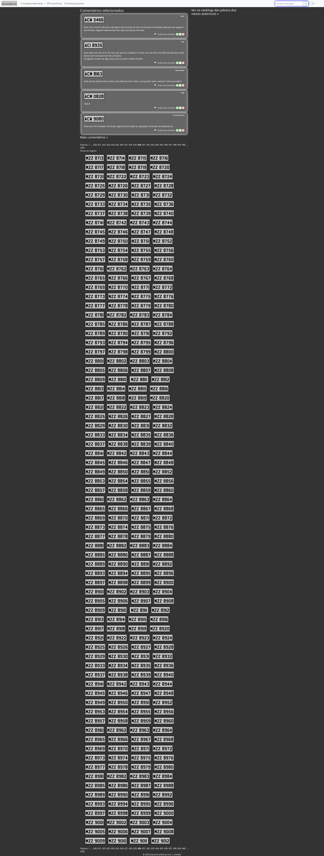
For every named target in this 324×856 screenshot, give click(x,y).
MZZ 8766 (118, 277)
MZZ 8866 (118, 508)
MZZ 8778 (118, 305)
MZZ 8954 (118, 711)
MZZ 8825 (95, 416)
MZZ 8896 (164, 573)
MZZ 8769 (95, 287)
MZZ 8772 (162, 287)
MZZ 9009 (95, 840)
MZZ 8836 (164, 434)
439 (179, 144)
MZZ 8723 (139, 176)
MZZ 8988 (164, 785)
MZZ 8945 (95, 693)
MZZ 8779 (141, 305)
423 (108, 144)
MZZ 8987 (141, 785)
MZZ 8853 (95, 480)
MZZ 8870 (118, 517)
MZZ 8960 (164, 720)
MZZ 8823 (139, 407)
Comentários (55, 3)
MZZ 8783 (139, 314)
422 (104, 144)
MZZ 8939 (141, 674)
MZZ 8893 (95, 573)
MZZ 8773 (95, 296)
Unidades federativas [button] (33, 3)
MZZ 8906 (118, 600)
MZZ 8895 (141, 573)
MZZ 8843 (139, 453)
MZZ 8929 (95, 656)
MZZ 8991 (140, 794)
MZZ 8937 (95, 674)
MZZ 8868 (164, 508)
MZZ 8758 (118, 259)
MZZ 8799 (141, 351)
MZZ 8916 (159, 619)
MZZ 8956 (164, 711)
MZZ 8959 (141, 720)
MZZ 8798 (118, 351)
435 (161, 144)
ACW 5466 (94, 19)
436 (166, 144)
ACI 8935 (93, 45)
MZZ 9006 (118, 831)
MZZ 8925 (95, 647)
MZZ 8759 (141, 259)
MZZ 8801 (94, 361)
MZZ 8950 (118, 702)
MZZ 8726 (118, 185)
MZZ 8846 (118, 462)
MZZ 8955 (141, 711)
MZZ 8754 (118, 250)
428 (130, 144)
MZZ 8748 (164, 231)
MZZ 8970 (118, 748)
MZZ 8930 (118, 656)
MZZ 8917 (94, 628)
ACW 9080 (94, 118)
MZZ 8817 (94, 397)
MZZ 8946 (118, 693)
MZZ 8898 (118, 582)
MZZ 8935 (141, 665)
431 (143, 144)
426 (121, 144)
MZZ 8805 (95, 370)
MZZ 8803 (139, 361)
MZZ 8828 (164, 416)
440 (183, 144)
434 (157, 144)
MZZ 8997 (95, 813)
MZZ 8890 (118, 564)
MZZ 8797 (95, 351)
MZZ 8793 (95, 342)
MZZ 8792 (162, 333)
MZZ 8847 (141, 462)
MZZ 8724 (162, 176)
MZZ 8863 (139, 499)
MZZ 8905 (95, 600)
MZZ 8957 (95, 720)
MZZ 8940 (164, 674)
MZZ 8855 (141, 480)
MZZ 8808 (164, 370)
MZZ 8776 (164, 296)
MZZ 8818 (116, 397)
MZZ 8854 (118, 480)
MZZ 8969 (95, 748)
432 (148, 144)
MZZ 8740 (164, 213)
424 (112, 144)
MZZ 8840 (164, 444)
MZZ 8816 (159, 388)
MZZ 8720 (159, 167)
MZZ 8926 (118, 647)
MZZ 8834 (118, 434)
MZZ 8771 (140, 287)
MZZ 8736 (164, 204)
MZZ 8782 (116, 314)
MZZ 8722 (116, 176)
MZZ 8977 (95, 767)
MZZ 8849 (95, 471)
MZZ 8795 (141, 342)
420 (95, 144)
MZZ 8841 (94, 453)
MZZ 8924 (162, 637)
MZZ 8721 (94, 176)
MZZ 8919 (137, 628)
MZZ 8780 (164, 305)
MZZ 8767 (141, 277)
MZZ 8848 (164, 462)
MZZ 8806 (118, 370)
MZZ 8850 (118, 471)
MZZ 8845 (95, 462)
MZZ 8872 (162, 517)
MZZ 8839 (141, 444)
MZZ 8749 (95, 241)
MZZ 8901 (94, 591)
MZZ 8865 (95, 508)
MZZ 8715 (137, 158)
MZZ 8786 (118, 324)
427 (126, 144)
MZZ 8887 (141, 554)
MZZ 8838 (118, 444)
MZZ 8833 (95, 434)
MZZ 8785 (95, 324)
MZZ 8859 (141, 490)
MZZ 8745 (95, 231)
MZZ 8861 (94, 499)
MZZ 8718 (116, 167)
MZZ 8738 (118, 213)
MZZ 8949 (95, 702)
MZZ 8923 (139, 637)
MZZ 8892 (162, 564)
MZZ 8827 (141, 416)
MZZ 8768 (164, 277)
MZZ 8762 (116, 268)
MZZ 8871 (140, 517)
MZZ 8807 (141, 370)
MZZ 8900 (164, 582)
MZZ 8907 (141, 600)
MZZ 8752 (162, 241)
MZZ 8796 (164, 342)
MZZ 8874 (118, 527)
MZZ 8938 (118, 674)
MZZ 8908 (164, 600)
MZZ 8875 (141, 527)
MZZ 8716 (159, 158)
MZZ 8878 (118, 536)
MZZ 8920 (159, 628)
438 (174, 144)
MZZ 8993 (95, 803)
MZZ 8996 (164, 803)
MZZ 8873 (95, 527)
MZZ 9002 (116, 822)
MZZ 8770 (118, 287)
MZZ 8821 (94, 407)
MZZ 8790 (118, 333)
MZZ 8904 (162, 591)
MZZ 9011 (139, 840)
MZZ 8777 (95, 305)
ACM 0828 (94, 96)
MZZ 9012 (160, 840)
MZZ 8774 (118, 296)
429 (135, 144)
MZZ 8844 (162, 453)
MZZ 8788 (164, 324)
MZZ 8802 (116, 361)
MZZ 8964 (162, 730)
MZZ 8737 (95, 213)
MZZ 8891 (140, 564)
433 (152, 144)
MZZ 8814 (116, 388)
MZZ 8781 (94, 314)
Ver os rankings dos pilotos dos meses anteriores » (213, 12)
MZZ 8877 (95, 536)
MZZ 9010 (117, 840)
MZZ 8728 (164, 185)
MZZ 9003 (139, 822)
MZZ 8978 (118, 767)
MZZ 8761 (94, 268)
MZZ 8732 (162, 194)
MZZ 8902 (116, 591)
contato (177, 854)
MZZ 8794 (118, 342)
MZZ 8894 (118, 573)
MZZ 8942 (116, 683)
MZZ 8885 (95, 554)
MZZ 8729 (95, 194)
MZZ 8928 (164, 647)
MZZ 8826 (118, 416)
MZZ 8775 (141, 296)
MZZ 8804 (162, 361)
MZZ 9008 (164, 831)
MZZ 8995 (141, 803)
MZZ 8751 (140, 241)
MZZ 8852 (162, 471)
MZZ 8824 (162, 407)
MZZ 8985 (95, 785)
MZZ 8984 (162, 776)
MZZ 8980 (164, 767)
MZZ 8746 (118, 231)
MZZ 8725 (95, 185)
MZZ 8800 (164, 351)
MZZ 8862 (116, 499)
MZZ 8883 (139, 545)
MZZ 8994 (118, 803)
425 (117, 144)
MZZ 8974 (118, 757)
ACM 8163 (93, 73)
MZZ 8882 (116, 545)
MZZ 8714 (116, 158)
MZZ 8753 (95, 250)
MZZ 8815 (137, 388)
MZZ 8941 (94, 683)
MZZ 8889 (95, 564)
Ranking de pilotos (75, 3)
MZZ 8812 (160, 379)
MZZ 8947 (141, 693)
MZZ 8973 (95, 757)
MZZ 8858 (118, 490)
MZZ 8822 (116, 407)
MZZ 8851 (140, 471)
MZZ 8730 (118, 194)
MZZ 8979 (141, 767)
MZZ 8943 (139, 683)
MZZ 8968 (164, 739)
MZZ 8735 (141, 204)
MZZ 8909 (95, 610)
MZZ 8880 (164, 536)
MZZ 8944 (162, 683)
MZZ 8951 (140, 702)
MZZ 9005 (95, 831)
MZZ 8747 (141, 231)
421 (99, 144)
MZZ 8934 (118, 665)
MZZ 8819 (137, 397)
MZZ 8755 (141, 250)
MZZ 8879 (141, 536)
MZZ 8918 (116, 628)
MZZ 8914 (116, 619)
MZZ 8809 (95, 379)
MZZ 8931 (140, 656)
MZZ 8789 (95, 333)
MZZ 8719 (137, 167)
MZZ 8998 (118, 813)
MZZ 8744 (162, 222)
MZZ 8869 (95, 517)
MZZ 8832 (162, 425)
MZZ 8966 (118, 739)
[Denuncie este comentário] (155, 34)
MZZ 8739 (141, 213)
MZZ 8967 (141, 739)
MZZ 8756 (164, 250)
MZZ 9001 (94, 822)
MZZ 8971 (140, 748)
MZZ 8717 (94, 167)
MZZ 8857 (95, 490)
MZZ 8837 (95, 444)
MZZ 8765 (95, 277)
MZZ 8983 (139, 776)
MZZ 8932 (162, 656)
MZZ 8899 (141, 582)
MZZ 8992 (162, 794)
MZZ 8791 (140, 333)
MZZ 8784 (162, 314)
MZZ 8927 (141, 647)
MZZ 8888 (164, 554)
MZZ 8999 (141, 813)
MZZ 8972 (162, 748)
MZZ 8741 (94, 222)
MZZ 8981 (94, 776)
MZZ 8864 (162, 499)
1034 (82, 147)
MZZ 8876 (164, 527)
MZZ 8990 (118, 794)
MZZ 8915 (137, 619)
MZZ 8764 (162, 268)
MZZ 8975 (141, 757)
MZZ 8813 (94, 388)
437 (170, 144)
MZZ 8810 (117, 379)
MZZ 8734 (118, 204)
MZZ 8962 (116, 730)
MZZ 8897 (95, 582)
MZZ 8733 (95, 204)
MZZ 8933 (95, 665)
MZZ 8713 (94, 158)
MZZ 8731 (140, 194)
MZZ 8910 (117, 610)
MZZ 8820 (159, 397)
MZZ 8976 (164, 757)
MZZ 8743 (139, 222)
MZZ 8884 (162, 545)
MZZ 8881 (94, 545)
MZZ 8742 (116, 222)
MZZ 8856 (164, 480)
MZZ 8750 (118, 241)
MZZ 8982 (116, 776)
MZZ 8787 (141, 324)
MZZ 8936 (164, 665)
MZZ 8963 (139, 730)
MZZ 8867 (141, 508)
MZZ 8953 (95, 711)
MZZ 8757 (95, 259)
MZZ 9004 (162, 822)
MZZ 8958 (118, 720)
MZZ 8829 (95, 425)
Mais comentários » (94, 137)
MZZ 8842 (116, 453)
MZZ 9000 (164, 813)
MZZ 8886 (118, 554)
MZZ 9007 (141, 831)
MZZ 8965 (95, 739)
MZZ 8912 (160, 610)
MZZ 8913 (94, 619)
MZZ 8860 (164, 490)
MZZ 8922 (116, 637)
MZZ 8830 (118, 425)
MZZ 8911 (139, 610)
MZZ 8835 (141, 434)
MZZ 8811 (139, 379)
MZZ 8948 (164, 693)
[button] (313, 3)
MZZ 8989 (95, 794)
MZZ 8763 (139, 268)
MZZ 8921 (94, 637)
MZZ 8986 (118, 785)
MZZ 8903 (139, 591)
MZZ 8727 (141, 185)
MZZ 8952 (162, 702)
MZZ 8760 (164, 259)
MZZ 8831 (140, 425)
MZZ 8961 (94, 730)
